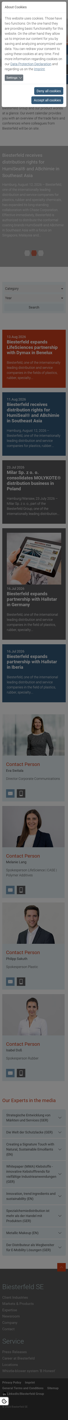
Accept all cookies (47, 100)
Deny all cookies (49, 91)
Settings (11, 77)
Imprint (39, 69)
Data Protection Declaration (30, 64)
